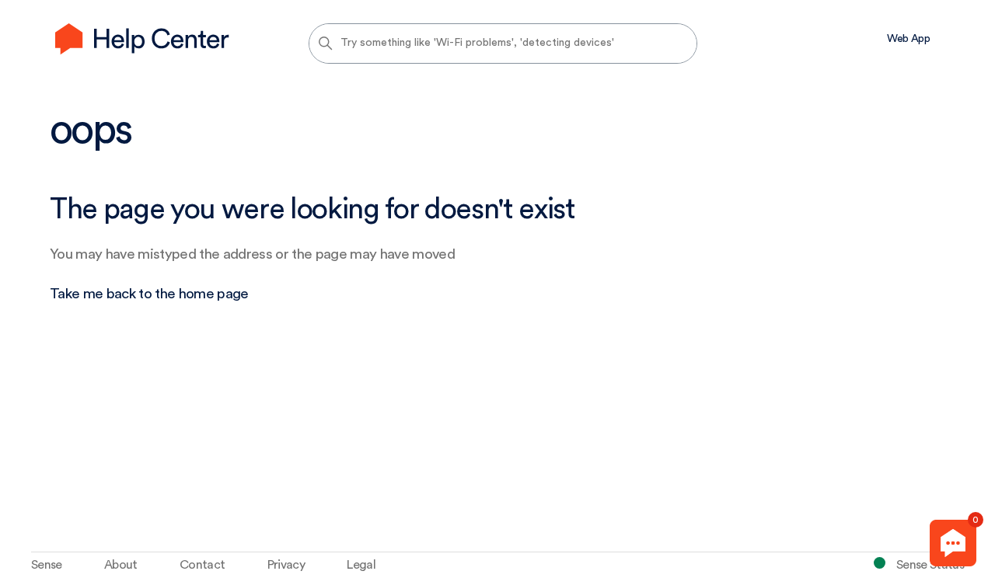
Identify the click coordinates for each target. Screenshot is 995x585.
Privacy (286, 565)
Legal (361, 565)
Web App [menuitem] (908, 38)
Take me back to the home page (149, 294)
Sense (46, 565)
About (121, 565)
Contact (202, 565)
